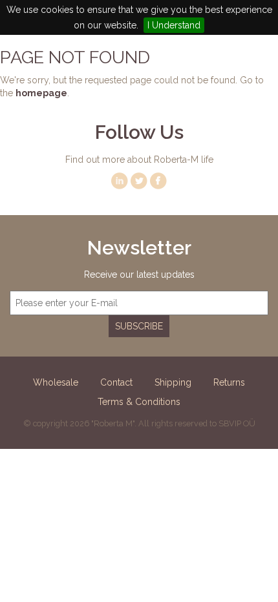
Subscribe (139, 326)
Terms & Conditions (139, 402)
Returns (229, 382)
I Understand (173, 25)
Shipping (173, 382)
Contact (116, 382)
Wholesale (55, 382)
